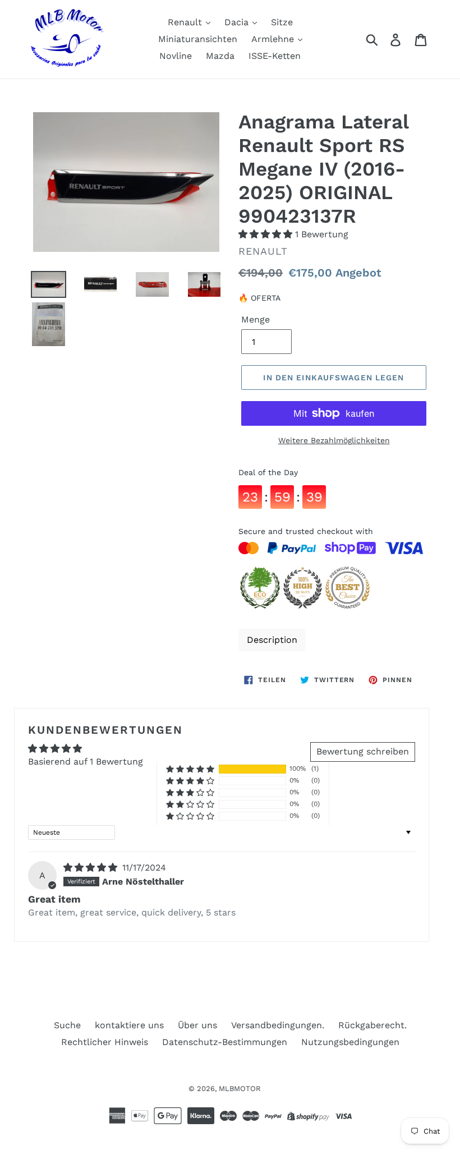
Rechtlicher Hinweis (104, 1042)
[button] (266, 234)
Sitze (282, 22)
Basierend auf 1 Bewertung (85, 761)
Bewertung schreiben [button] (362, 751)
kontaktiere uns (129, 1025)
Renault (186, 22)
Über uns (197, 1025)
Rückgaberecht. (372, 1025)
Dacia (237, 22)
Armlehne (274, 39)
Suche (67, 1025)
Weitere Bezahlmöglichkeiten (334, 440)
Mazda (220, 55)
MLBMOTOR (240, 1088)
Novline (175, 55)
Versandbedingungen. (277, 1025)
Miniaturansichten (197, 39)
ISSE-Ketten (275, 55)
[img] (91, 867)
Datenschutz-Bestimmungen (224, 1042)
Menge (255, 319)
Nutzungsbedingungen (350, 1042)
